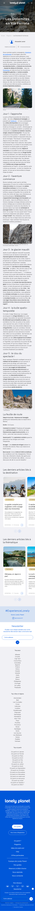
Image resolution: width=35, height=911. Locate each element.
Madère (17, 739)
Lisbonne (17, 706)
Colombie (17, 663)
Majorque (17, 712)
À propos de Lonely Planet (17, 861)
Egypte (17, 665)
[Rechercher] (28, 3)
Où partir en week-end (17, 776)
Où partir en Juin (17, 762)
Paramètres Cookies (18, 907)
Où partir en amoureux (17, 778)
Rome (17, 727)
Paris (17, 720)
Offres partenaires (17, 855)
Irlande (17, 671)
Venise (17, 737)
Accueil (3, 35)
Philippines (17, 681)
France (17, 667)
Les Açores (17, 733)
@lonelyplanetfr (19, 618)
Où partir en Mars (17, 756)
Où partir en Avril (17, 758)
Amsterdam (17, 698)
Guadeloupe (18, 710)
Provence (17, 725)
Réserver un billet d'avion (17, 868)
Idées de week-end (17, 848)
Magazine (9, 35)
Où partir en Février (17, 754)
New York (17, 718)
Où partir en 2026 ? (17, 784)
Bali (17, 700)
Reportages (17, 14)
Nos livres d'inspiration (18, 832)
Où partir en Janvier (17, 752)
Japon (17, 677)
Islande (17, 673)
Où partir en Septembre (17, 768)
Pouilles (17, 723)
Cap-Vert (17, 658)
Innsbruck (14, 121)
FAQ (17, 852)
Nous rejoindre (17, 872)
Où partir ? (17, 841)
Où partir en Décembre (17, 774)
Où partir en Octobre (17, 770)
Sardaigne (17, 729)
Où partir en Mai (17, 760)
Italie (17, 675)
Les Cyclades (17, 702)
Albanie (17, 654)
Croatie (17, 656)
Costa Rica (17, 661)
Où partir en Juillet (17, 764)
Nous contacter (17, 876)
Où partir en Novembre (17, 772)
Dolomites (6, 70)
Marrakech (17, 716)
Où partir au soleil (17, 780)
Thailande (17, 687)
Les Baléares (17, 735)
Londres (17, 708)
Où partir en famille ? (17, 782)
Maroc (17, 679)
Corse (17, 704)
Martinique (17, 714)
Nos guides (17, 826)
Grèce (18, 669)
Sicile (17, 731)
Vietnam (17, 741)
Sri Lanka (17, 685)
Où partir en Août (17, 766)
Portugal (17, 683)
